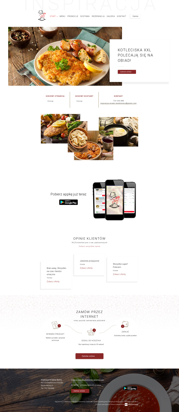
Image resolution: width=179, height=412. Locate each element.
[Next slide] (118, 30)
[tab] (12, 30)
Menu (62, 16)
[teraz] (57, 101)
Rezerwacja (98, 16)
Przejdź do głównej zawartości (14, 4)
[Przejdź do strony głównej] (42, 15)
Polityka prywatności (70, 401)
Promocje (72, 16)
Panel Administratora (131, 401)
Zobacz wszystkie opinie (89, 246)
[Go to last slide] (115, 30)
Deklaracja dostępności (116, 401)
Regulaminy (59, 401)
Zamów (135, 16)
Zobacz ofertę (53, 281)
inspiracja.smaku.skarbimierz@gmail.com (118, 103)
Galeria (111, 16)
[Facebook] (124, 382)
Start (53, 16)
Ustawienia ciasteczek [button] (85, 401)
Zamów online (8, 4)
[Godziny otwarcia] (61, 101)
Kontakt (121, 16)
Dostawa (85, 16)
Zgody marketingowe (100, 401)
